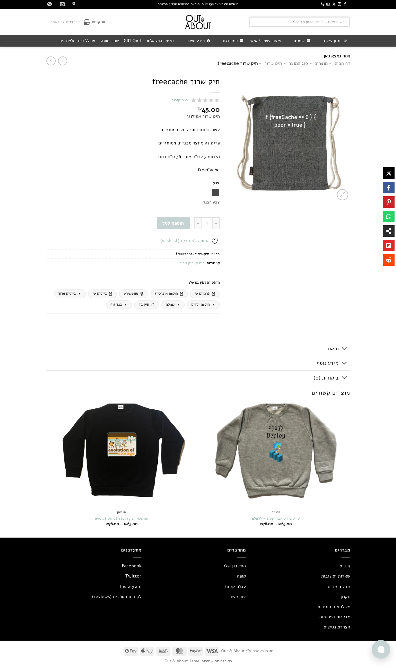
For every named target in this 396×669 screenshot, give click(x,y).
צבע (216, 183)
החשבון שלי (235, 566)
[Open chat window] (381, 649)
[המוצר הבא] (62, 60)
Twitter (133, 576)
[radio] (215, 192)
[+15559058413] (49, 4)
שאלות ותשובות (335, 576)
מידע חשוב (196, 40)
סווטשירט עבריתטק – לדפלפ (276, 518)
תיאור (333, 348)
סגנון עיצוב (332, 40)
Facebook (131, 566)
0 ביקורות (179, 100)
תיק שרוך (186, 263)
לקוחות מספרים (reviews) (116, 596)
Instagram (130, 586)
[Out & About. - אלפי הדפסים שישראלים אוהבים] (198, 22)
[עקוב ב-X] (334, 4)
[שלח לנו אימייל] (328, 4)
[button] (94, 22)
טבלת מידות (339, 586)
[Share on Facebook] (389, 187)
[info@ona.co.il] (62, 4)
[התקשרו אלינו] (322, 4)
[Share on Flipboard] (389, 245)
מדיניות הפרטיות (334, 617)
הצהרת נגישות (337, 627)
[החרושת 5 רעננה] (73, 4)
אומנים (299, 40)
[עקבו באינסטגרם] (339, 4)
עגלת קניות (235, 586)
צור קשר (238, 596)
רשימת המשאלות (160, 40)
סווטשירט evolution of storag (121, 518)
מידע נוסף (328, 363)
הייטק (200, 263)
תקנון (345, 596)
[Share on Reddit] (389, 260)
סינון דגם (230, 40)
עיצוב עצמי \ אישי (265, 40)
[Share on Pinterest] (389, 202)
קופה (241, 576)
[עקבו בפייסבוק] (345, 4)
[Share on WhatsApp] (389, 216)
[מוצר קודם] (50, 60)
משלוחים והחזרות (333, 607)
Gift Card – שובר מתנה (121, 40)
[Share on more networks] (389, 231)
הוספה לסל (173, 223)
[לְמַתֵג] (344, 349)
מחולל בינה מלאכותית (77, 40)
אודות (344, 566)
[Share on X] (389, 173)
